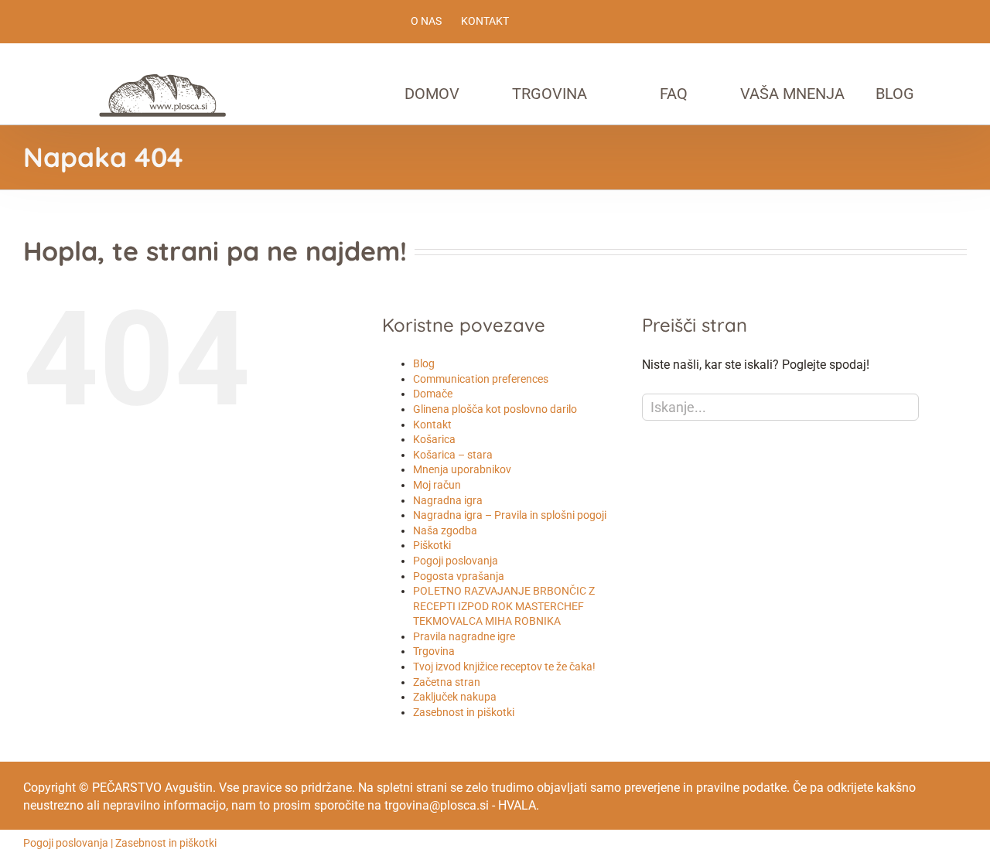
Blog (424, 363)
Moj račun (437, 485)
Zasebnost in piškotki (463, 712)
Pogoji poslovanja (455, 560)
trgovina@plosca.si (436, 805)
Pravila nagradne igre (464, 636)
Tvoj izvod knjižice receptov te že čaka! (504, 666)
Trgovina (434, 651)
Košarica (434, 439)
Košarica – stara (453, 454)
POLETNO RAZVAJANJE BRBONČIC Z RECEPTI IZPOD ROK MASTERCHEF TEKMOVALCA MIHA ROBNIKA (504, 606)
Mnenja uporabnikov (462, 469)
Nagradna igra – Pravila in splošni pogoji (509, 515)
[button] (970, 93)
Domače (432, 393)
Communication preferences (480, 379)
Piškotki (432, 545)
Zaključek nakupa (455, 697)
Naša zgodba (445, 530)
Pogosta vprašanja (458, 576)
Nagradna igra (448, 500)
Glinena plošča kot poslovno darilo (495, 409)
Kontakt (432, 424)
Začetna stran (446, 682)
